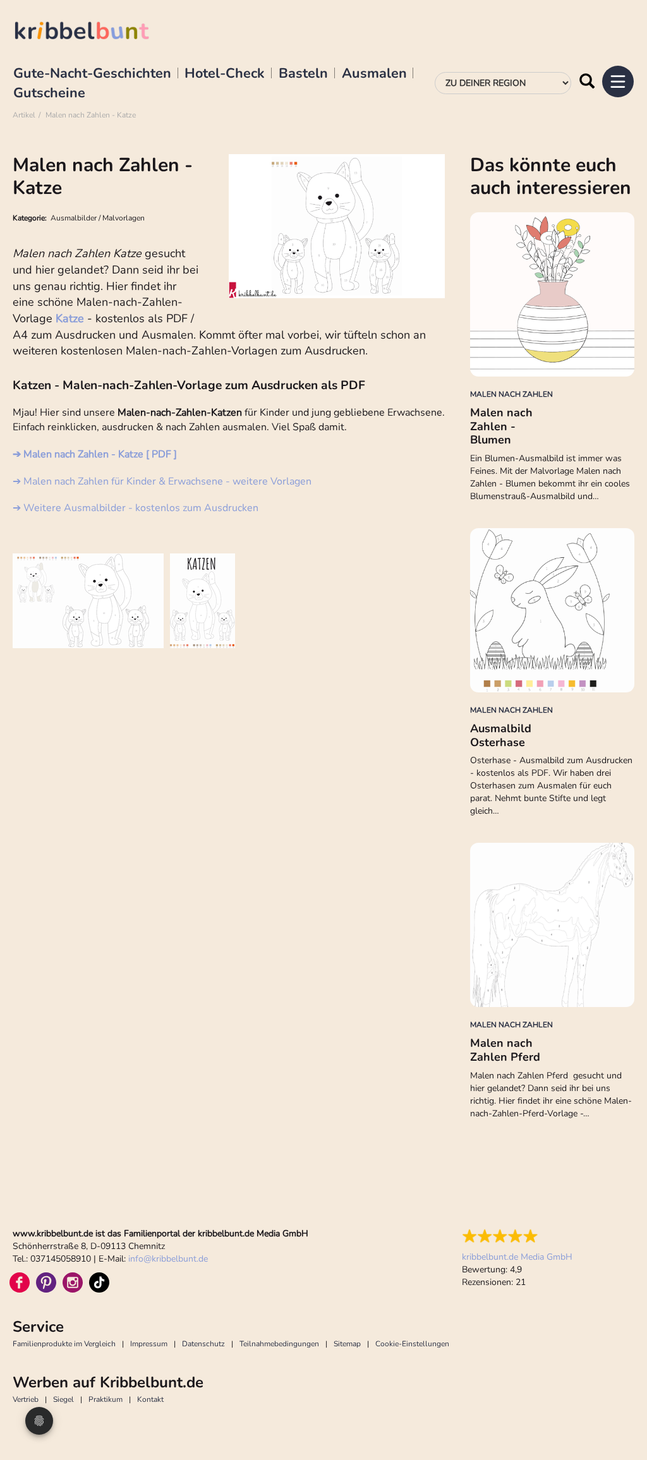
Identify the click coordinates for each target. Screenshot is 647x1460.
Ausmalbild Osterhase (500, 735)
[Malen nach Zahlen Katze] (202, 600)
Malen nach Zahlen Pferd (505, 1050)
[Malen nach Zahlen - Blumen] (552, 294)
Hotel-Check (224, 74)
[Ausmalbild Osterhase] (552, 610)
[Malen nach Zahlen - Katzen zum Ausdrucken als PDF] (88, 600)
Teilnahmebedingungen (279, 1344)
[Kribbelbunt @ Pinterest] (46, 1282)
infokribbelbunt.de (168, 1259)
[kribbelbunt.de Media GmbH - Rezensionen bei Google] (517, 1236)
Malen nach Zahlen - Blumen (501, 426)
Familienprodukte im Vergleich (64, 1344)
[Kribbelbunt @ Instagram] (73, 1282)
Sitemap (347, 1344)
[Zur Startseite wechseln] (95, 32)
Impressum (148, 1344)
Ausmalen (374, 74)
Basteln (303, 74)
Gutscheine (49, 93)
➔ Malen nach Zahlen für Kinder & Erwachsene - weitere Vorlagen (162, 481)
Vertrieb (26, 1399)
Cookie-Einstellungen (412, 1344)
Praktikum (105, 1399)
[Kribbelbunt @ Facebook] (19, 1282)
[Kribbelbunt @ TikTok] (99, 1282)
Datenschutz (203, 1344)
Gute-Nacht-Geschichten (92, 74)
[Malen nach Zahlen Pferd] (552, 925)
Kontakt (150, 1399)
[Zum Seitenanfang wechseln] (621, 1422)
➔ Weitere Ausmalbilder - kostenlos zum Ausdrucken (135, 508)
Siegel (63, 1399)
